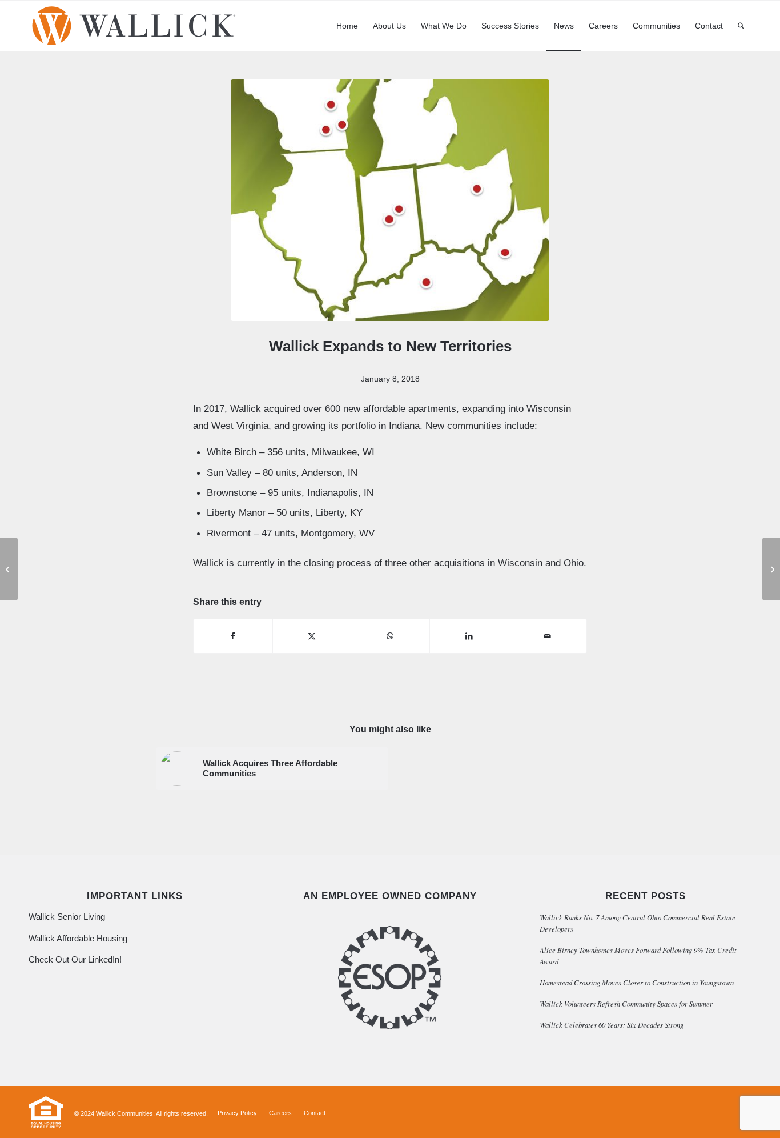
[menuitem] (347, 26)
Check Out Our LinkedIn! (75, 959)
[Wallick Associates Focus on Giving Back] (771, 569)
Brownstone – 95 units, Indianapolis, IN (290, 492)
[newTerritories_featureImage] (390, 200)
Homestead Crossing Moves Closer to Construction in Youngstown (637, 982)
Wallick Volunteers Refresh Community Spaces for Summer (626, 1003)
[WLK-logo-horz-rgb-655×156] (134, 26)
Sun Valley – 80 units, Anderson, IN (282, 472)
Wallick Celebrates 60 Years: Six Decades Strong (611, 1024)
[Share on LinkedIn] (469, 636)
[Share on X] (312, 636)
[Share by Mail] (547, 636)
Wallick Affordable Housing (78, 938)
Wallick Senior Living (68, 916)
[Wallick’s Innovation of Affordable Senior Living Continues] (9, 569)
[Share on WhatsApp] (390, 636)
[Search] (740, 26)
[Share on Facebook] (233, 636)
